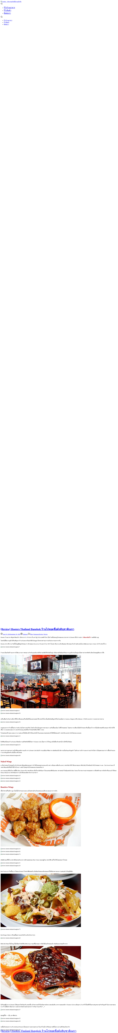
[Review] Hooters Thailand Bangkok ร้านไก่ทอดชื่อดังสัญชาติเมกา (38, 1030)
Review (46, 634)
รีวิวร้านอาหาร (9, 8)
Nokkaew (25, 634)
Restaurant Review (38, 634)
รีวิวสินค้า (7, 10)
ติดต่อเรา (7, 13)
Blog (31, 634)
